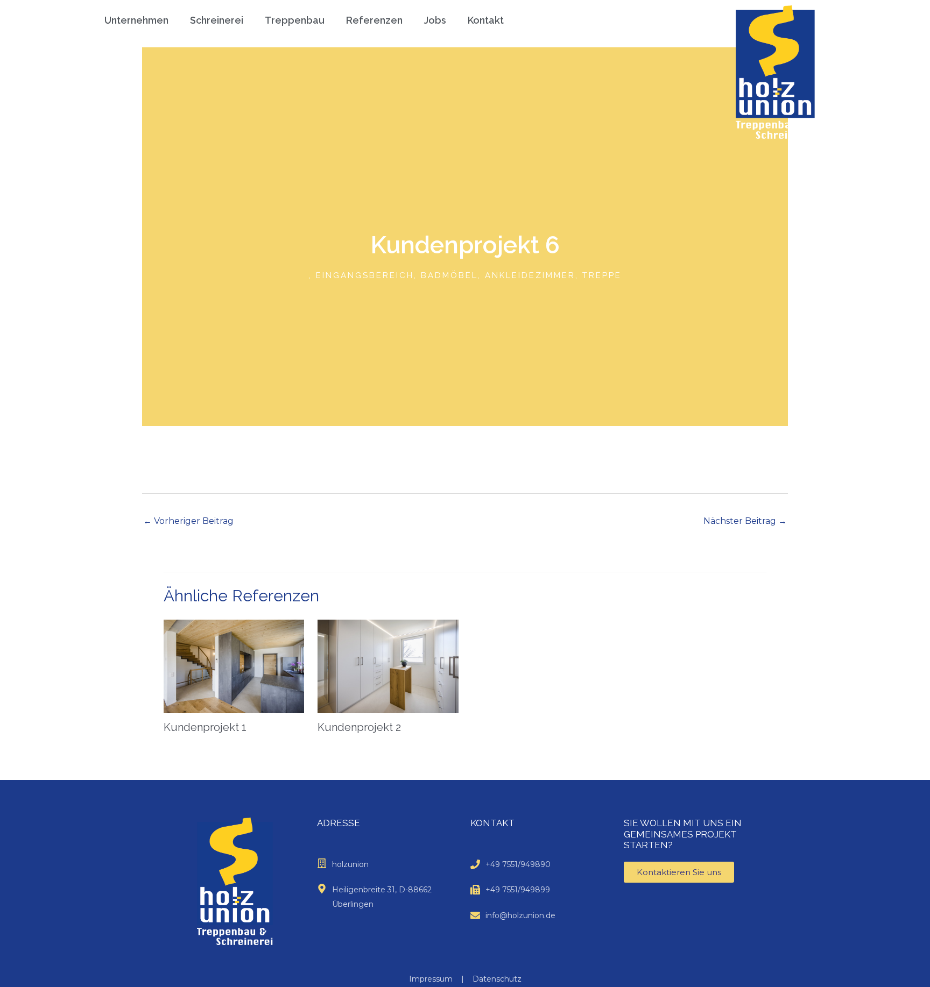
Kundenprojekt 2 (359, 727)
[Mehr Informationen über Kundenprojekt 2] (388, 666)
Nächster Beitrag (745, 521)
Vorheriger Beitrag (188, 521)
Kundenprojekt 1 (205, 727)
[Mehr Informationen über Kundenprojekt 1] (234, 666)
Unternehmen (136, 20)
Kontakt (486, 20)
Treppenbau (295, 20)
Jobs (435, 20)
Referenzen (374, 20)
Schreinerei (216, 20)
